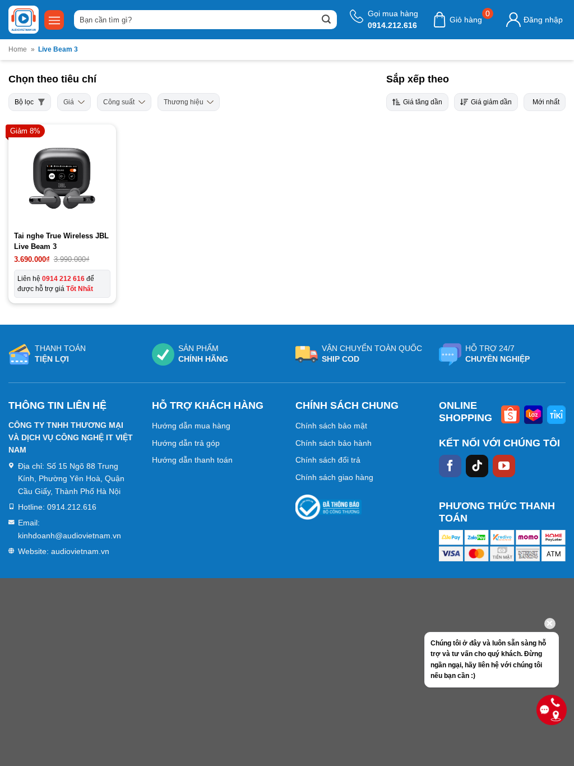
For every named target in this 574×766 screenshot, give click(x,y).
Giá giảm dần (491, 102)
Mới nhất (546, 102)
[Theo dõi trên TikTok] (477, 466)
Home (17, 49)
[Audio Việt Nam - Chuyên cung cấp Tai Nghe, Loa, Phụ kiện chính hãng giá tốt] (23, 19)
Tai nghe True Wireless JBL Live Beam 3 (61, 241)
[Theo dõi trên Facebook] (450, 466)
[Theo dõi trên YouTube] (504, 466)
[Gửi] (326, 19)
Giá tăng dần (422, 102)
